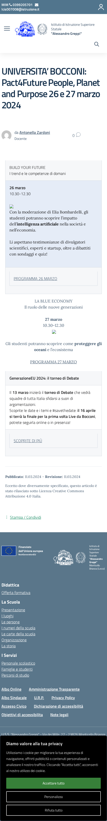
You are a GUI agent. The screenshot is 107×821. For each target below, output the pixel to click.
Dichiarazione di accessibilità (58, 706)
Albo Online (11, 689)
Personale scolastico (18, 663)
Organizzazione (14, 640)
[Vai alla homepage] (42, 29)
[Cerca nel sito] (97, 45)
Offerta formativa (15, 593)
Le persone (10, 622)
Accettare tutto (53, 783)
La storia (8, 646)
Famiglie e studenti (17, 669)
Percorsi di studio (15, 675)
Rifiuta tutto (53, 810)
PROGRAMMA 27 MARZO (53, 361)
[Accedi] (101, 7)
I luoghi (7, 616)
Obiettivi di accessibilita (22, 715)
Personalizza (53, 796)
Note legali (59, 715)
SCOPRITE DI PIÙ (28, 441)
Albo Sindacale (14, 698)
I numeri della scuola (18, 628)
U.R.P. (39, 698)
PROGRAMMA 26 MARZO (35, 279)
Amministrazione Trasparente (54, 689)
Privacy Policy (63, 698)
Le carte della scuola (18, 634)
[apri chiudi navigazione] (7, 29)
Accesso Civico (13, 706)
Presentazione (13, 610)
